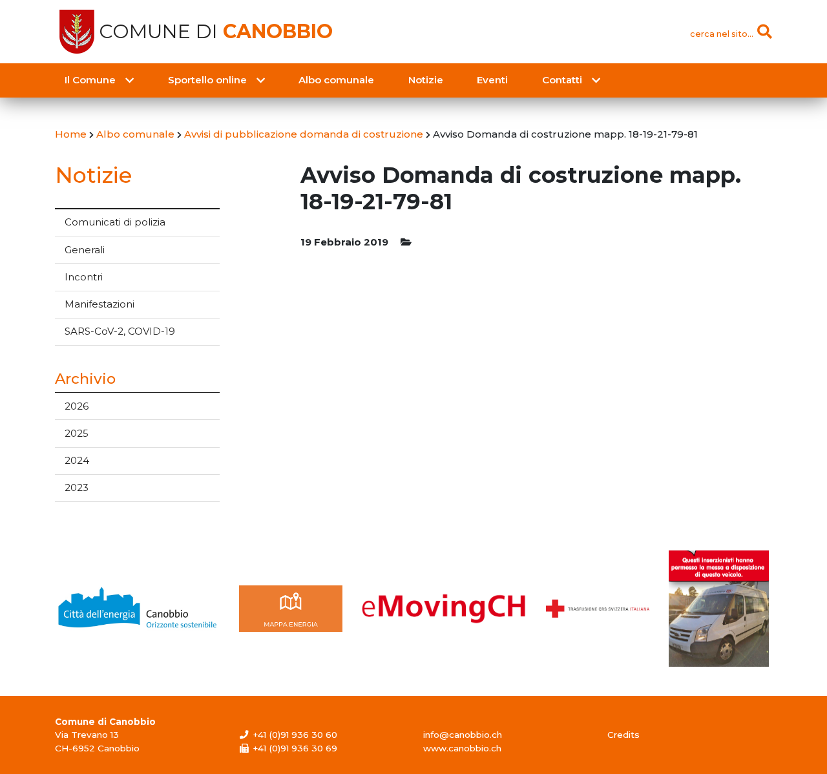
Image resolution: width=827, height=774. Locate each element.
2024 (77, 460)
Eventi (492, 80)
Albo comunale (336, 80)
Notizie (425, 80)
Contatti (562, 80)
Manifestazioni (99, 304)
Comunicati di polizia (115, 222)
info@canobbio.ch (462, 734)
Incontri (84, 277)
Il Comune (90, 80)
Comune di (216, 31)
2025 (77, 433)
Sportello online (207, 80)
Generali (85, 250)
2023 (77, 487)
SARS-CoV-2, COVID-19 (120, 331)
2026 (77, 406)
